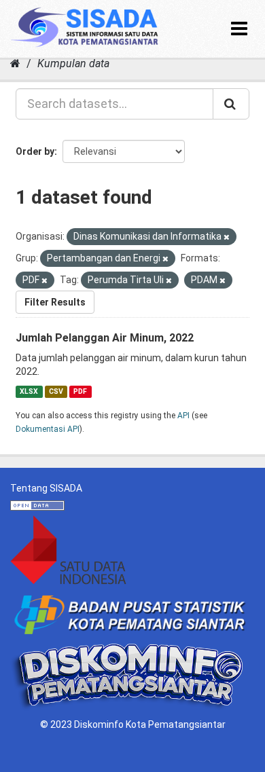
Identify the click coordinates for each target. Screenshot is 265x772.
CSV (56, 391)
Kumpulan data (73, 63)
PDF (80, 391)
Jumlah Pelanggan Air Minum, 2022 (105, 337)
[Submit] (231, 104)
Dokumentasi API (48, 429)
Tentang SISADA (46, 488)
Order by (35, 151)
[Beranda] (15, 63)
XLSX (29, 391)
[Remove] (227, 237)
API (183, 415)
